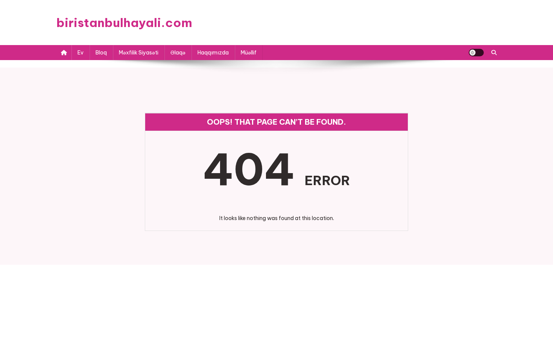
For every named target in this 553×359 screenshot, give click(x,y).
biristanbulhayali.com (124, 22)
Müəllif (249, 52)
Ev (80, 52)
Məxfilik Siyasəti (138, 52)
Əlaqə (177, 52)
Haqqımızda (213, 52)
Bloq (101, 52)
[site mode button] (476, 52)
